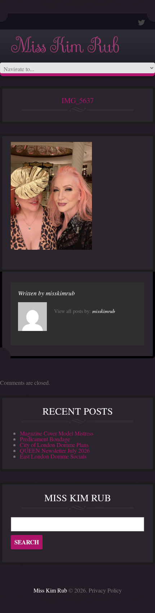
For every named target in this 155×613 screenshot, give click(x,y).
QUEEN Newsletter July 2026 (55, 450)
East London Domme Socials (53, 456)
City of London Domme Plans (54, 444)
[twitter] (141, 22)
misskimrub (60, 293)
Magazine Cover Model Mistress (56, 433)
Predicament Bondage (45, 439)
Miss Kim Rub (65, 46)
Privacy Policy (105, 590)
